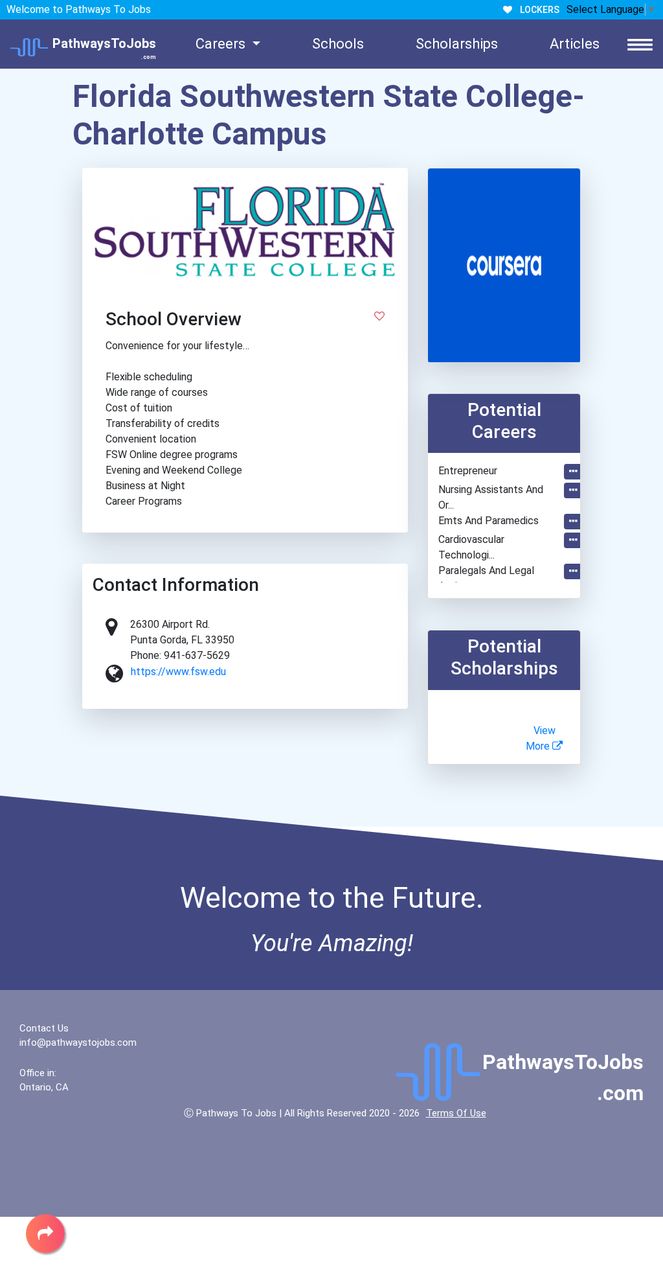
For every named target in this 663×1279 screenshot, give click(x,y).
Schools (338, 44)
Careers (222, 44)
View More (541, 738)
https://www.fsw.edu (178, 671)
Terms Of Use (456, 1113)
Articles (575, 44)
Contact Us (44, 1028)
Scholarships (457, 44)
